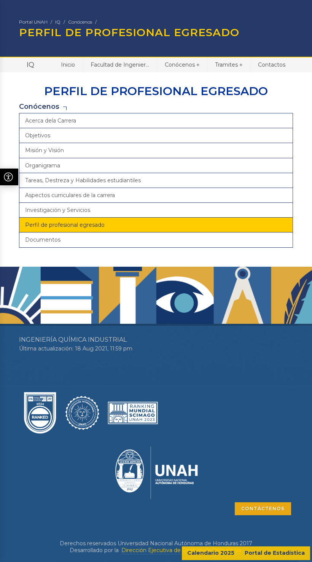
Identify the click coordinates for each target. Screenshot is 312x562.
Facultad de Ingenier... (120, 64)
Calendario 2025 (210, 552)
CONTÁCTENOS (263, 508)
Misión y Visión (44, 150)
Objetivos (37, 135)
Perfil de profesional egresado (65, 224)
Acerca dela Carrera (50, 120)
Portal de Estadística (275, 552)
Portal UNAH (33, 22)
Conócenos (80, 22)
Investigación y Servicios (57, 210)
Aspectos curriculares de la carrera (70, 195)
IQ (57, 22)
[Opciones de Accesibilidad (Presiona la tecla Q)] (9, 177)
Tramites (228, 64)
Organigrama (42, 165)
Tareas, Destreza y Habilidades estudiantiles (83, 180)
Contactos (271, 64)
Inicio (68, 64)
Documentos (42, 239)
